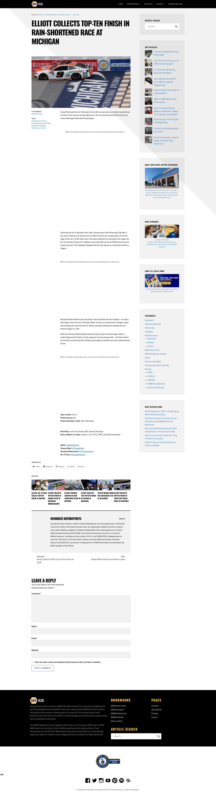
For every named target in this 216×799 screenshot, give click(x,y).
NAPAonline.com (119, 713)
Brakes (151, 342)
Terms (154, 717)
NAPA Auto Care (152, 350)
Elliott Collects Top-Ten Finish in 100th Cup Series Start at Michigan (121, 497)
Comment (36, 594)
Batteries (152, 339)
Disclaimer (156, 710)
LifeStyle (148, 4)
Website (35, 650)
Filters (151, 346)
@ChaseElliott (78, 448)
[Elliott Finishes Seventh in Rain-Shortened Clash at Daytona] (72, 485)
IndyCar (151, 376)
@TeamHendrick (86, 451)
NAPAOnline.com (175, 4)
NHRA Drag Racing (156, 384)
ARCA (150, 372)
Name (35, 626)
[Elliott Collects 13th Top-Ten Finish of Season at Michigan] (89, 485)
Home (121, 4)
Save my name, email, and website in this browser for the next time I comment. (68, 662)
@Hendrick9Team (78, 455)
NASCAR (76, 15)
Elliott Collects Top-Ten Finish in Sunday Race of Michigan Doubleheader (54, 498)
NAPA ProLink (117, 717)
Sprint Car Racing (156, 387)
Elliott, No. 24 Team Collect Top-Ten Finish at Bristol (39, 496)
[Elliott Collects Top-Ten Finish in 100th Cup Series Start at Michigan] (122, 485)
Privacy (154, 713)
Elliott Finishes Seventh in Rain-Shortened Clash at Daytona (72, 497)
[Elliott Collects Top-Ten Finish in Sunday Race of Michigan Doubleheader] (56, 485)
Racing (160, 4)
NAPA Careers (117, 710)
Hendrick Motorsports (61, 15)
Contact (155, 706)
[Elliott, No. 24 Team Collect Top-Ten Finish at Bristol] (40, 485)
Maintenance (133, 4)
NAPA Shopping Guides (155, 354)
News (147, 358)
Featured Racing (153, 324)
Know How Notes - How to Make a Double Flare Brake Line (166, 140)
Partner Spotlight (153, 361)
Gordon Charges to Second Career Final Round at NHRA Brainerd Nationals (161, 421)
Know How (150, 328)
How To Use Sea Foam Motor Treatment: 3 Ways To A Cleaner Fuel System (166, 111)
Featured (149, 320)
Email (34, 638)
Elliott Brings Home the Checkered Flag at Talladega (106, 496)
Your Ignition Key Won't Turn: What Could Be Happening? (165, 82)
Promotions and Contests (157, 365)
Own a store (117, 721)
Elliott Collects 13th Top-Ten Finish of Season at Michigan (88, 497)
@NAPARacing (73, 445)
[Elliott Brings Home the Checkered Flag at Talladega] (106, 485)
